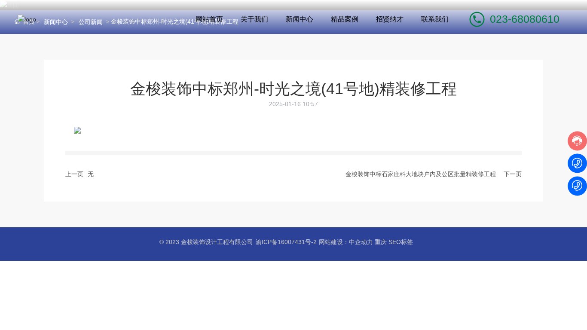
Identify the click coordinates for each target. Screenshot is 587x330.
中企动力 (361, 241)
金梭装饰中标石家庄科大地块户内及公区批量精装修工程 (420, 174)
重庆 (381, 241)
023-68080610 (524, 19)
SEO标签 (400, 241)
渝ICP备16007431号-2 (286, 241)
